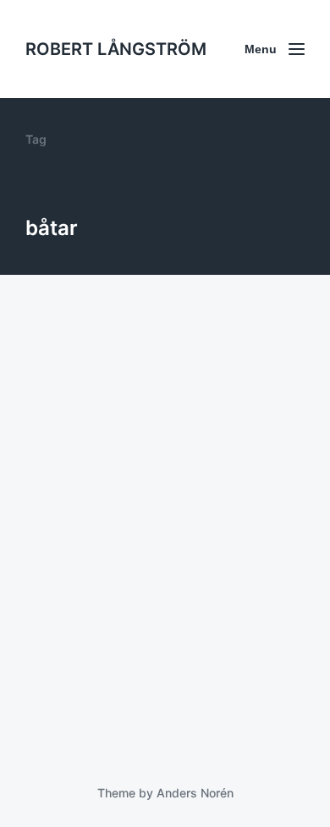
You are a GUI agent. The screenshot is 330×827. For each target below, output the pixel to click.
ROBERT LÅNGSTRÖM (115, 49)
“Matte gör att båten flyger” (154, 701)
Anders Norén (195, 793)
